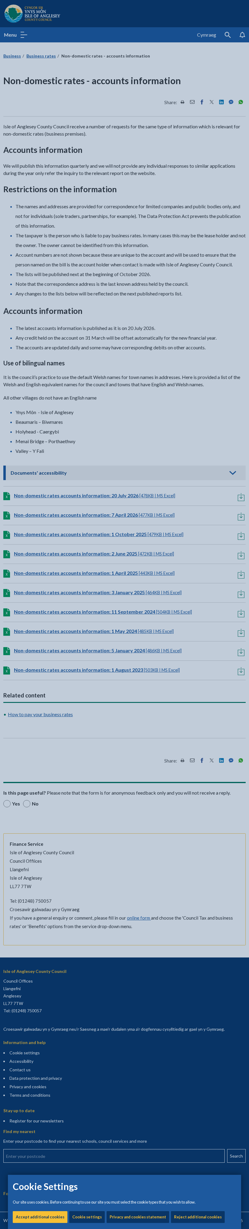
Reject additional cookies (198, 1216)
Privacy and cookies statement (138, 1216)
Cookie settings (87, 1216)
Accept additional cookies (40, 1216)
